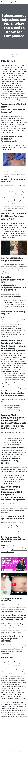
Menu (23, 1)
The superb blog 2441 (8, 2)
